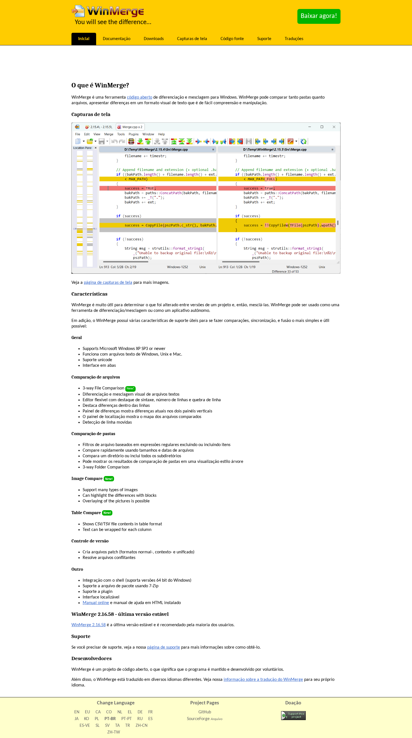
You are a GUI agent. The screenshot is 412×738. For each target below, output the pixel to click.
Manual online (96, 603)
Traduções (294, 39)
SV (107, 725)
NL (119, 712)
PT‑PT (126, 719)
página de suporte (163, 647)
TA (117, 725)
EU (87, 712)
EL (130, 712)
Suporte (264, 39)
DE (140, 712)
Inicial (83, 39)
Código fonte (232, 39)
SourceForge (198, 719)
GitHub (204, 712)
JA (76, 719)
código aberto (139, 97)
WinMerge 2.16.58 (88, 625)
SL (97, 725)
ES (150, 719)
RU (140, 719)
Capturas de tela (192, 39)
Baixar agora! (319, 16)
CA (98, 712)
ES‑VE (85, 725)
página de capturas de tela (108, 282)
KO (86, 719)
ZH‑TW (113, 732)
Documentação (116, 39)
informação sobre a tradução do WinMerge (263, 679)
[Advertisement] (206, 64)
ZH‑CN (141, 725)
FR (150, 712)
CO (109, 712)
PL (97, 719)
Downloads (154, 39)
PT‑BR (110, 719)
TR (127, 725)
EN (76, 712)
